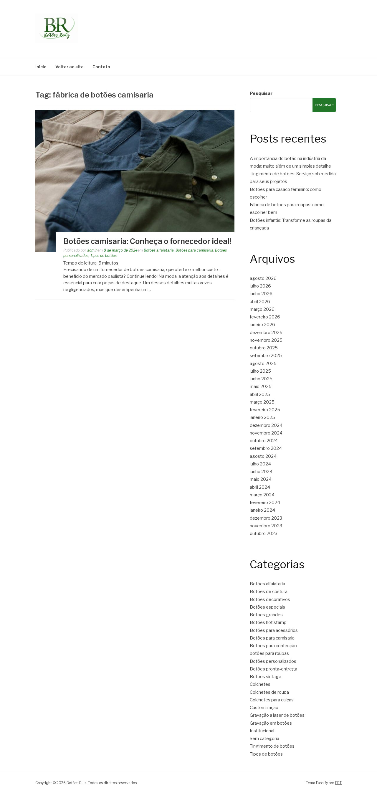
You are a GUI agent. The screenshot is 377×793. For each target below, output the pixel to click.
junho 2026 (261, 293)
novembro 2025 (266, 340)
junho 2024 (261, 471)
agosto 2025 (263, 363)
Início (41, 66)
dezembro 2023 (266, 518)
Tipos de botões (103, 255)
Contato (101, 66)
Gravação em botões (271, 723)
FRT (338, 783)
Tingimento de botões (272, 746)
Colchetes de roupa (269, 692)
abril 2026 (260, 301)
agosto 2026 (263, 278)
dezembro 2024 (266, 425)
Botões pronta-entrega (273, 669)
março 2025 (262, 402)
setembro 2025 (266, 355)
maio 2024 (261, 479)
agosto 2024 (263, 456)
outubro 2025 (264, 348)
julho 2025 (260, 371)
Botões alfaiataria (159, 250)
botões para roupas (269, 653)
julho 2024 (260, 464)
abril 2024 (260, 487)
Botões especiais (267, 607)
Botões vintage (265, 676)
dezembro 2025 (266, 332)
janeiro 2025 (262, 417)
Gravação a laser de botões (277, 715)
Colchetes (260, 684)
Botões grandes (266, 614)
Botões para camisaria (194, 250)
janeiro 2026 (262, 324)
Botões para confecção (273, 645)
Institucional (262, 730)
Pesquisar (261, 93)
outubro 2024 (264, 440)
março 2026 (262, 309)
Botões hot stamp (268, 622)
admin (92, 250)
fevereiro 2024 (265, 502)
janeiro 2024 (262, 510)
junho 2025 (261, 378)
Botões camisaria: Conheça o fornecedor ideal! (147, 241)
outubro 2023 (263, 533)
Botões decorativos (270, 599)
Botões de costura (268, 591)
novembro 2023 (266, 525)
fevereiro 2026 (265, 317)
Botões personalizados (273, 661)
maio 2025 (261, 386)
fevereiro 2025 (265, 409)
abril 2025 (260, 394)
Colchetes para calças (272, 700)
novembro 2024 (266, 433)
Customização (264, 707)
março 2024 (262, 495)
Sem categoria (264, 738)
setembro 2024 (266, 448)
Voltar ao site (69, 66)
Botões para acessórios (274, 630)
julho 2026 (260, 286)
